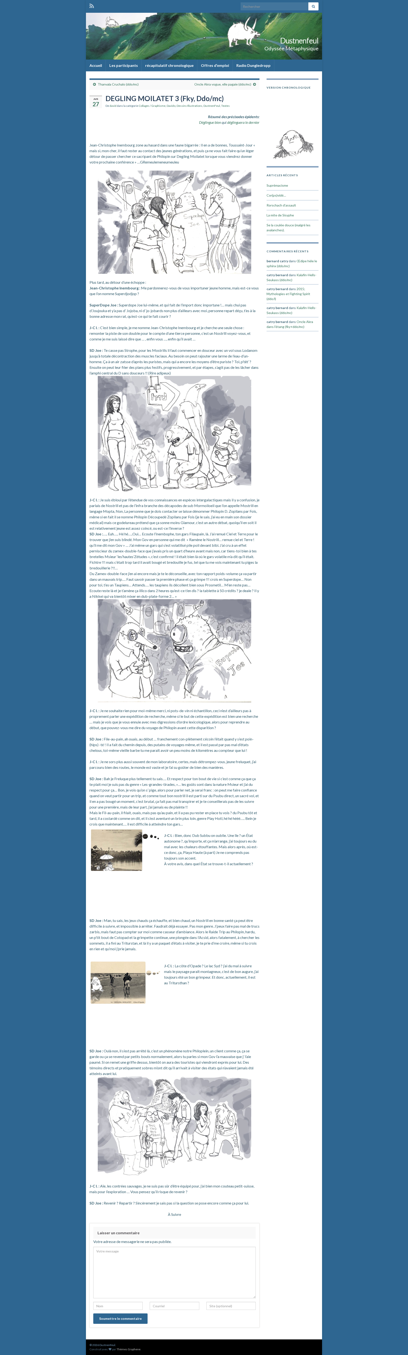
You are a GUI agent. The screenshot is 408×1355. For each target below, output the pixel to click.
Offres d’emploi (215, 65)
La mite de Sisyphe (280, 215)
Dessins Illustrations (189, 106)
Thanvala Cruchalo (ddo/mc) (118, 84)
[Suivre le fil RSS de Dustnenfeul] (91, 5)
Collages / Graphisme (152, 106)
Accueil (95, 65)
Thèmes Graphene (128, 1349)
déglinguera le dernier (243, 122)
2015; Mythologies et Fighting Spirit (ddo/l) (288, 294)
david (113, 106)
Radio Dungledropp (253, 65)
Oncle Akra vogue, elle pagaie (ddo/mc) (222, 84)
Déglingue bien (210, 122)
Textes (225, 106)
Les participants (123, 65)
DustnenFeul (212, 106)
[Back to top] (397, 1344)
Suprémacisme (277, 185)
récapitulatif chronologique (169, 65)
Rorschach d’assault (281, 205)
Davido (171, 106)
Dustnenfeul (299, 40)
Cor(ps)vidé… (276, 195)
